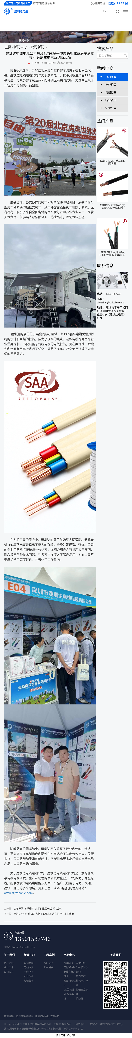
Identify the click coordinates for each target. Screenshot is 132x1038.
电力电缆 (81, 976)
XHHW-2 (68, 963)
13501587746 (109, 293)
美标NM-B (69, 967)
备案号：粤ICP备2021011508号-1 (107, 1024)
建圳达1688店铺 (24, 1016)
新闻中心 (20, 47)
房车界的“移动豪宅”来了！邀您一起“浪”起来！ (34, 908)
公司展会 (48, 967)
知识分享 (29, 980)
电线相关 (29, 967)
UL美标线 (69, 989)
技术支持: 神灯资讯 (66, 1035)
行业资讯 (29, 976)
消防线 (79, 998)
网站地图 (80, 1024)
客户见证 (9, 963)
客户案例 (48, 963)
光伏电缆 (81, 963)
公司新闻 (37, 47)
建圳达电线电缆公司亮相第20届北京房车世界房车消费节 (39, 914)
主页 (7, 47)
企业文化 (9, 967)
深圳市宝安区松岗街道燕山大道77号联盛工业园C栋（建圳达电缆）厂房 (112, 312)
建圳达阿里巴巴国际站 (47, 1016)
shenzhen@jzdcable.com (110, 301)
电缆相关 (29, 972)
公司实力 (9, 972)
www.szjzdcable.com (18, 893)
